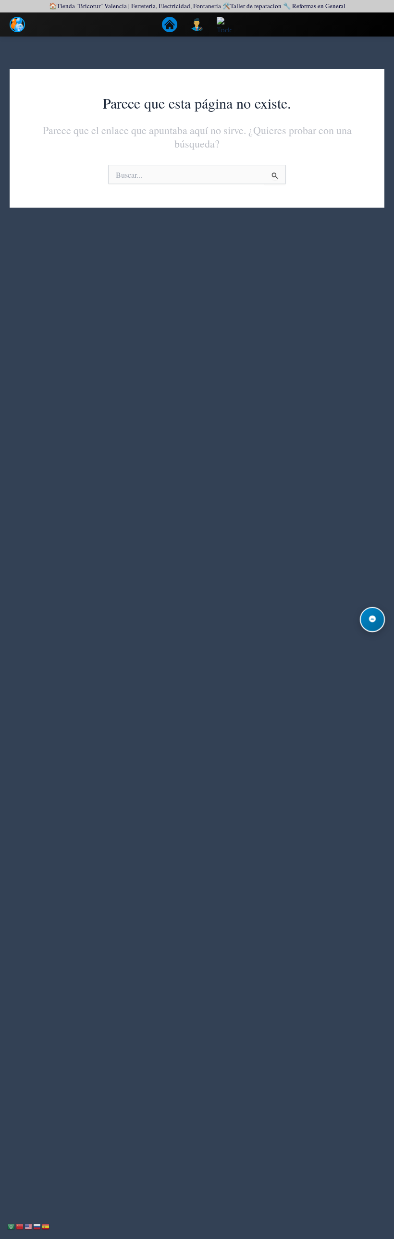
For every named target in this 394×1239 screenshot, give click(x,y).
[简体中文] (20, 1225)
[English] (29, 1225)
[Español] (46, 1225)
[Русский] (37, 1225)
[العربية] (11, 1225)
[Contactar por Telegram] (372, 619)
